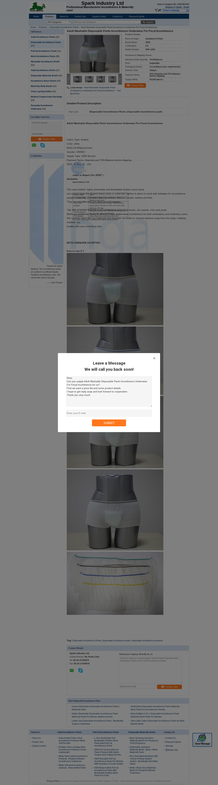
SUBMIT (109, 423)
